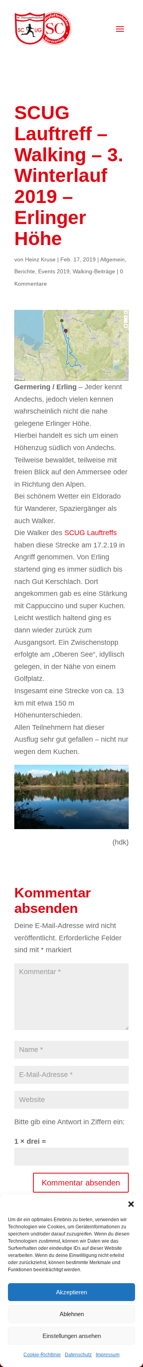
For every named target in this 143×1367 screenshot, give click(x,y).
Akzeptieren (71, 1292)
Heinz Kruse (40, 259)
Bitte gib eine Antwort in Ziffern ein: (69, 1122)
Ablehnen (72, 1314)
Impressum (108, 1354)
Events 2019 (54, 271)
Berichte (24, 271)
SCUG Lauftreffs (90, 533)
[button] (131, 1204)
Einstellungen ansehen (72, 1335)
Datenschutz (78, 1354)
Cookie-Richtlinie (42, 1354)
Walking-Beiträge (94, 271)
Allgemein (112, 259)
